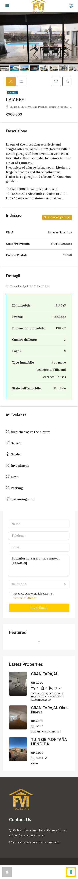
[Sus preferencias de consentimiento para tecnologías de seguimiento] (71, 872)
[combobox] (39, 584)
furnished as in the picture (30, 432)
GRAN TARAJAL (44, 673)
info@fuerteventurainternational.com (36, 842)
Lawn (15, 477)
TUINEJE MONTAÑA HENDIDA (49, 741)
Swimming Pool (22, 499)
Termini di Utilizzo (24, 598)
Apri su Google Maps (58, 217)
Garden (16, 454)
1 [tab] (41, 643)
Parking (17, 488)
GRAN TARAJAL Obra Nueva (49, 709)
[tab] (11, 81)
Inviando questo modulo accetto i (33, 596)
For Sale (12, 92)
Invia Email (39, 608)
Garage (16, 443)
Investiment (20, 465)
